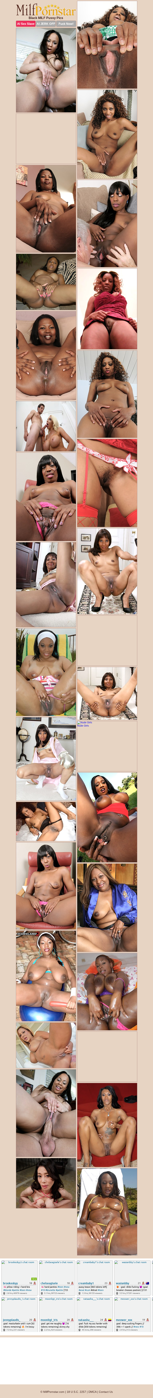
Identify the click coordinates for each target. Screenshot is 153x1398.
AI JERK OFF (46, 23)
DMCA (92, 1391)
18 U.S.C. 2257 (76, 1391)
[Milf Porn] (46, 9)
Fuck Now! (66, 23)
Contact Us (106, 1391)
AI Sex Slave (25, 23)
